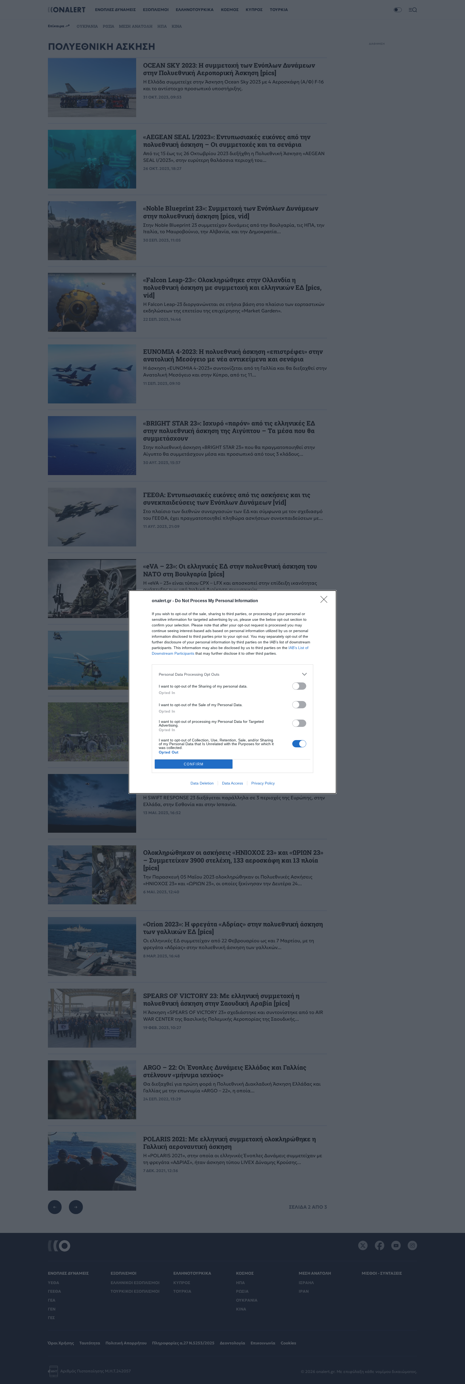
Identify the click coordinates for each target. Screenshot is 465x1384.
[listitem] (232, 674)
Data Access (232, 783)
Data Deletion (202, 783)
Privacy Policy (263, 783)
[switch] (299, 686)
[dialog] (232, 692)
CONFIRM (194, 764)
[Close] (325, 601)
